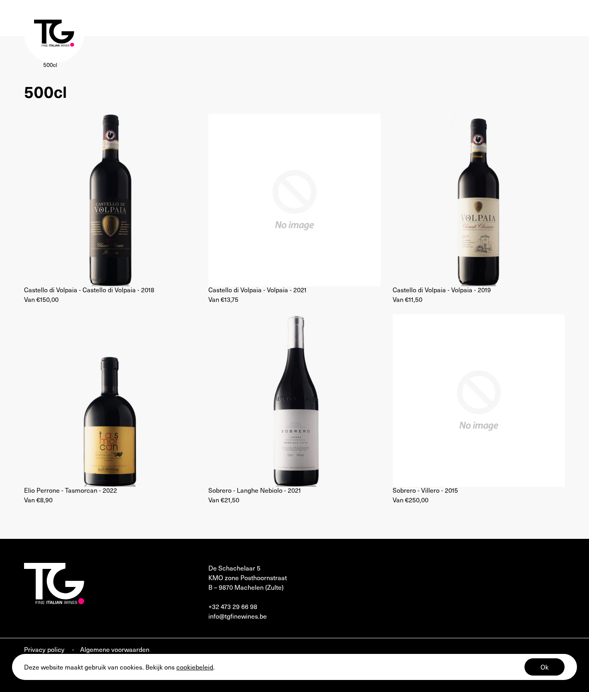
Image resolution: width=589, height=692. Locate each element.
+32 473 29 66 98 (232, 606)
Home (31, 65)
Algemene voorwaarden (114, 649)
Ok (545, 667)
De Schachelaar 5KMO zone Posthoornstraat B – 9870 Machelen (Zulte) (247, 577)
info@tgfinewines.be (237, 616)
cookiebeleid (194, 667)
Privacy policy (45, 649)
